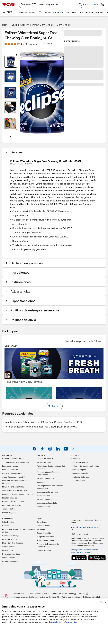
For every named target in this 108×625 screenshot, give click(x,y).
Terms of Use (71, 622)
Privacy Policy (55, 622)
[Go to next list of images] (10, 136)
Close (103, 602)
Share (49, 43)
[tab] (10, 61)
